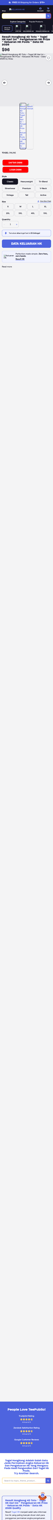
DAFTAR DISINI (15, 163)
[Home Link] (17, 9)
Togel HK (15, 1512)
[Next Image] (48, 82)
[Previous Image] (4, 82)
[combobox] (24, 16)
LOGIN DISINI (15, 170)
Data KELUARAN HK (26, 244)
